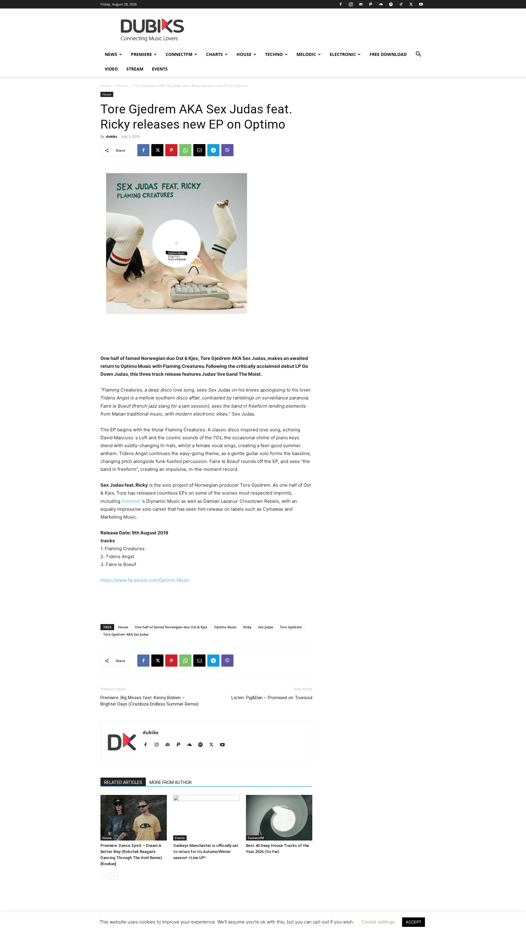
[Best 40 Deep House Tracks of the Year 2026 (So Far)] (279, 818)
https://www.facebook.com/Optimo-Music (145, 580)
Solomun (131, 501)
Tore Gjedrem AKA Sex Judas (126, 634)
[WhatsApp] (185, 150)
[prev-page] (104, 876)
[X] (411, 4)
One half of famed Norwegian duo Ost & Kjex (171, 627)
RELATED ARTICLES (123, 782)
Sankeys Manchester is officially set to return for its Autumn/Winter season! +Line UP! (205, 851)
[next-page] (114, 876)
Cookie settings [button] (377, 922)
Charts (214, 54)
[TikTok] (400, 4)
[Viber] (227, 150)
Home (105, 85)
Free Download (388, 54)
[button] (418, 55)
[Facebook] (340, 4)
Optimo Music (225, 627)
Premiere (141, 54)
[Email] (199, 150)
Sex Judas (265, 627)
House (244, 54)
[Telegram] (213, 150)
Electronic (343, 54)
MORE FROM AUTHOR (170, 782)
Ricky (247, 627)
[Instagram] (350, 4)
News (111, 54)
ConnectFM (179, 54)
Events (160, 69)
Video (111, 69)
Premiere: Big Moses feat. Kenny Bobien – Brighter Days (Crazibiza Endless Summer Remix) (149, 701)
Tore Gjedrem (291, 627)
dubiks (111, 136)
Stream (134, 69)
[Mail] (360, 4)
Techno (274, 54)
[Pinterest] (171, 150)
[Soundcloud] (380, 4)
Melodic (306, 54)
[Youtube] (421, 4)
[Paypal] (370, 4)
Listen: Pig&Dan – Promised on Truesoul (271, 697)
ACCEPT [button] (413, 922)
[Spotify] (390, 4)
